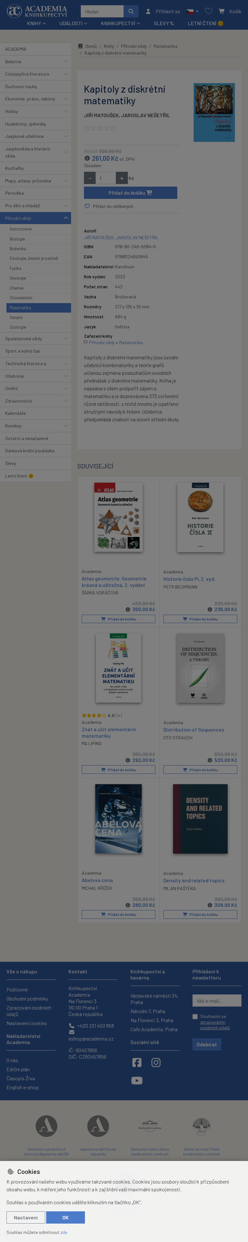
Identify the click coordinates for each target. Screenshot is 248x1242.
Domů (91, 46)
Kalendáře (15, 413)
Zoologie (18, 327)
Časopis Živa (20, 1078)
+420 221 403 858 (95, 1025)
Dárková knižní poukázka (30, 450)
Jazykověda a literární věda (27, 152)
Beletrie (13, 61)
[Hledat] (131, 11)
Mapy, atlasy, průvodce (28, 180)
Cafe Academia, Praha (154, 1029)
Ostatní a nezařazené (26, 438)
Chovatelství (21, 297)
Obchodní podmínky (27, 998)
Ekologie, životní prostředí (34, 258)
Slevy (10, 463)
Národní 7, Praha (147, 1011)
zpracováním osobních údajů (215, 1025)
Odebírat (207, 1044)
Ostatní (16, 317)
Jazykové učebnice (24, 136)
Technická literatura (25, 363)
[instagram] (156, 1062)
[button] (192, 11)
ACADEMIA (15, 49)
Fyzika (15, 268)
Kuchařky (14, 168)
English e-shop (22, 1087)
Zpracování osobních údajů (28, 1010)
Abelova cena (97, 880)
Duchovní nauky (21, 86)
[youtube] (136, 1080)
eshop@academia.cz (91, 1038)
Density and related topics (193, 880)
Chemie (17, 288)
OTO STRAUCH (177, 737)
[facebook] (136, 1062)
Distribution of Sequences (193, 729)
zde (63, 1232)
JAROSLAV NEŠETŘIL (145, 115)
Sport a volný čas (22, 351)
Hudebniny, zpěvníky (25, 124)
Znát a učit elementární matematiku (109, 732)
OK (65, 1217)
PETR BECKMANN (180, 587)
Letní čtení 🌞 (206, 23)
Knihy (109, 46)
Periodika (14, 193)
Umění (11, 388)
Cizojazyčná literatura (27, 74)
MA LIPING (92, 743)
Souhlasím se (215, 1021)
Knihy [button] (34, 23)
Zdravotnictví (18, 401)
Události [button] (71, 23)
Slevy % (164, 23)
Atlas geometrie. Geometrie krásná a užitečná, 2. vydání (114, 581)
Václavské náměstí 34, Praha (154, 998)
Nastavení (26, 1217)
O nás (12, 1060)
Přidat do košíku (127, 193)
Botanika (18, 248)
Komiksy (13, 425)
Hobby (11, 111)
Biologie (17, 238)
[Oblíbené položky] (209, 11)
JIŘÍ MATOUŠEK (101, 115)
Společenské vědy (23, 338)
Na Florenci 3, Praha (151, 1020)
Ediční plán (18, 1069)
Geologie (18, 278)
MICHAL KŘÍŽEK (97, 888)
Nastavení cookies (26, 1023)
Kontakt (78, 971)
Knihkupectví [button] (118, 23)
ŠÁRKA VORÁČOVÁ (100, 592)
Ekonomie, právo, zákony (30, 98)
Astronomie (21, 228)
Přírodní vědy (18, 218)
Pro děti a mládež (22, 205)
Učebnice (14, 376)
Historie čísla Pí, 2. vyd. (189, 579)
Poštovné (17, 989)
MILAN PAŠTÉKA (179, 888)
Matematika (20, 307)
